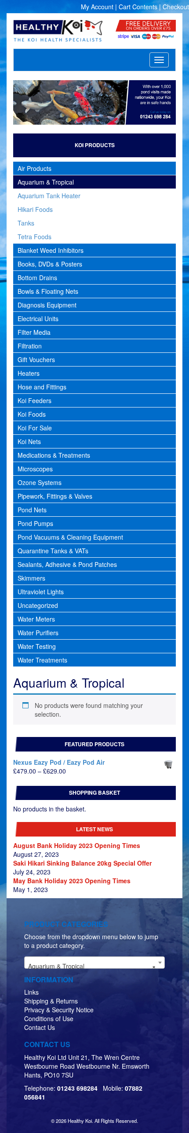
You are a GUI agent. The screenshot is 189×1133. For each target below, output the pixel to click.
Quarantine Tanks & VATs (53, 550)
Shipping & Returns (51, 1000)
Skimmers (31, 578)
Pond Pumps (35, 523)
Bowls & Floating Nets (48, 291)
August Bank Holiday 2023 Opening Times (76, 845)
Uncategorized (38, 605)
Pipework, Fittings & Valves (55, 496)
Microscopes (35, 468)
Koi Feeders (34, 400)
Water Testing (37, 646)
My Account (97, 6)
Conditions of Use (48, 1018)
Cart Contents (138, 6)
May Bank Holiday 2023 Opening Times (72, 880)
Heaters (29, 373)
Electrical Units (38, 318)
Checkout (176, 6)
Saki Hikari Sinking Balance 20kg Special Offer (82, 863)
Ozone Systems (40, 482)
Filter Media (34, 332)
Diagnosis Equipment (47, 304)
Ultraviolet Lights (41, 591)
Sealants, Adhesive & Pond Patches (67, 564)
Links (31, 992)
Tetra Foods (34, 236)
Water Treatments (42, 659)
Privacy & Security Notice (59, 1009)
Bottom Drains (37, 277)
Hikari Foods (35, 209)
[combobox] (94, 962)
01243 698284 (77, 1088)
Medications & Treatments (54, 455)
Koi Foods (32, 414)
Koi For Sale (35, 427)
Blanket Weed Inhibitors (51, 250)
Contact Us (39, 1027)
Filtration (30, 345)
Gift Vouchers (36, 359)
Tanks (26, 222)
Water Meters (36, 619)
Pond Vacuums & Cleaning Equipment (70, 537)
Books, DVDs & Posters (50, 263)
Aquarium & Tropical (46, 182)
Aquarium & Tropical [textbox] (92, 966)
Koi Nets (29, 441)
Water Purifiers (38, 632)
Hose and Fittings (42, 386)
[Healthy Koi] (57, 31)
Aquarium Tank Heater (49, 195)
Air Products (34, 168)
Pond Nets (32, 509)
